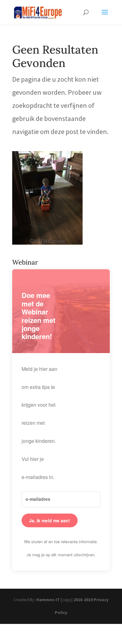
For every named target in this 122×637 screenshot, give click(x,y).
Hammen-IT (48, 599)
